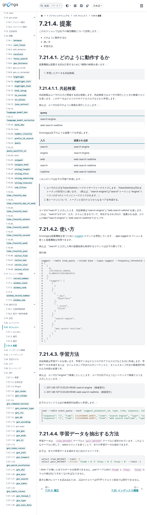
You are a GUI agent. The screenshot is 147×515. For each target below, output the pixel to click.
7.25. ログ (8, 363)
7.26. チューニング (12, 368)
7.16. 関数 (8, 35)
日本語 (96, 5)
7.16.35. (18, 217)
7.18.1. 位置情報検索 (15, 309)
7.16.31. (16, 187)
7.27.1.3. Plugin (13, 386)
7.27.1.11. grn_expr (15, 426)
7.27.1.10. (18, 421)
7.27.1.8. (14, 412)
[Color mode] (68, 5)
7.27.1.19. (15, 469)
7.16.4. (14, 54)
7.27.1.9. (14, 417)
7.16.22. (13, 143)
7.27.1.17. (17, 457)
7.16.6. (16, 63)
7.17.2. (16, 283)
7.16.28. (17, 173)
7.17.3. (16, 287)
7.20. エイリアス (11, 322)
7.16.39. (16, 249)
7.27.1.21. (17, 478)
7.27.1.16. (16, 452)
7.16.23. (16, 149)
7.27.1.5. (16, 395)
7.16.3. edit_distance (16, 49)
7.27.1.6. (17, 402)
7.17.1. (17, 278)
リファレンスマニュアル (58, 15)
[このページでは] (141, 5)
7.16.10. (18, 81)
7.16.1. (14, 40)
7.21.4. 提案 (11, 345)
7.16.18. (15, 124)
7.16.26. (17, 164)
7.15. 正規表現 (10, 31)
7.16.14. (15, 99)
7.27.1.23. (15, 489)
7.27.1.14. (14, 440)
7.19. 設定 (8, 318)
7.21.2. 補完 (11, 336)
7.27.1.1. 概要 (12, 377)
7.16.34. (16, 209)
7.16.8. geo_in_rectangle (17, 72)
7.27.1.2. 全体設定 (14, 382)
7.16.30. (19, 182)
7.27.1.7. (20, 408)
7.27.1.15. (15, 446)
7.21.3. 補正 (11, 341)
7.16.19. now (12, 129)
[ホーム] (42, 15)
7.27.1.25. (16, 500)
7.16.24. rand (12, 155)
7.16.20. (19, 133)
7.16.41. (16, 260)
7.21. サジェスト (11, 327)
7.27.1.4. (16, 391)
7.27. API (8, 372)
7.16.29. (19, 178)
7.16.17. (20, 118)
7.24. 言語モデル (11, 359)
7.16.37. (18, 233)
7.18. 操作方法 (10, 304)
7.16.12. (16, 90)
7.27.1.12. (15, 431)
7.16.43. (17, 269)
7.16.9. (15, 76)
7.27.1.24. (18, 495)
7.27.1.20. (16, 474)
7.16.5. (16, 58)
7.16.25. (14, 160)
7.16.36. (17, 225)
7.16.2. (15, 45)
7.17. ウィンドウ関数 (13, 273)
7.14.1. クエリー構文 (15, 22)
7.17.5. (15, 300)
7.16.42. (16, 264)
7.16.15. (17, 104)
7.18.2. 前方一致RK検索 (17, 313)
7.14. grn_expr (11, 17)
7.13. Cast (8, 13)
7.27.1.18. (18, 463)
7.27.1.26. (18, 505)
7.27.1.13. (16, 435)
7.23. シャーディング (13, 354)
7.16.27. (18, 169)
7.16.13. (16, 95)
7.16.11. (18, 86)
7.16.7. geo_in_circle (15, 67)
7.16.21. (19, 138)
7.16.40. (16, 255)
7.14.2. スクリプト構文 (16, 26)
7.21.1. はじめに (13, 331)
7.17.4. (18, 294)
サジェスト (80, 15)
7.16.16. (16, 110)
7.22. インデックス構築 (14, 350)
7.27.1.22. (16, 483)
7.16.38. (16, 241)
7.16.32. (16, 193)
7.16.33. (20, 201)
